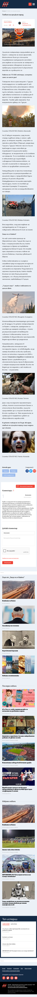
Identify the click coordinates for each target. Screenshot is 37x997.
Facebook (3, 978)
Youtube (16, 978)
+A (10, 25)
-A (13, 25)
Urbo (22, 968)
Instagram (11, 978)
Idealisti (4, 985)
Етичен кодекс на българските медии (11, 971)
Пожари (13, 471)
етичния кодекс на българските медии (17, 987)
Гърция (6, 471)
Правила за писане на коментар (10, 558)
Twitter (7, 978)
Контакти (9, 968)
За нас (3, 968)
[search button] (30, 4)
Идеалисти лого (5, 4)
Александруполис (9, 475)
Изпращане (7, 562)
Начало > (4, 11)
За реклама (16, 968)
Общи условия (28, 968)
